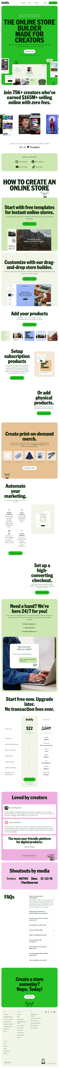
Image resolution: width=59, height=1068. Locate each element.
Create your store (29, 224)
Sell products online (8, 1026)
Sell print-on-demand (8, 1019)
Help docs (19, 1014)
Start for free (53, 3)
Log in (45, 3)
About (5, 1043)
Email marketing (34, 1028)
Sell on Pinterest (39, 161)
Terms (5, 1048)
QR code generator (34, 1025)
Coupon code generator (36, 1023)
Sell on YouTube (23, 167)
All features (6, 1014)
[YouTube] (54, 1012)
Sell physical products (8, 1024)
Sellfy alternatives (21, 1035)
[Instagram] (48, 1012)
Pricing (36, 3)
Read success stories (29, 856)
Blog (18, 1016)
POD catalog (6, 1028)
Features (23, 3)
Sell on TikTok (39, 167)
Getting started (20, 1019)
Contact (5, 1046)
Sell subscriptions (7, 1021)
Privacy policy (6, 1051)
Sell (29, 3)
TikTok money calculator (36, 1018)
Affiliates (19, 1037)
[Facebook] (46, 1012)
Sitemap (5, 1053)
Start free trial (29, 779)
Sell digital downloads (8, 1016)
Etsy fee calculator (34, 1020)
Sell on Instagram (23, 161)
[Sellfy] (5, 2)
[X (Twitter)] (51, 1012)
